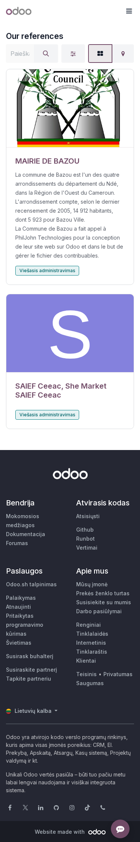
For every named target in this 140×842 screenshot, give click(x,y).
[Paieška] (46, 53)
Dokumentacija (25, 534)
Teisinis (86, 674)
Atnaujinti (18, 607)
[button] (129, 11)
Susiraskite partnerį (31, 669)
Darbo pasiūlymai (99, 611)
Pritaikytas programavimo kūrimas (24, 624)
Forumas (17, 543)
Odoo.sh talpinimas (31, 584)
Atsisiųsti (88, 516)
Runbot (85, 538)
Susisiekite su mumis (103, 602)
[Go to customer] (70, 108)
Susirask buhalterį (29, 656)
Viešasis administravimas (47, 270)
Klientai (86, 660)
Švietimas (18, 642)
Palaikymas (21, 598)
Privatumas (118, 674)
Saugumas (90, 683)
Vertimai (86, 547)
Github (85, 529)
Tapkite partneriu (28, 678)
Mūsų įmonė (92, 584)
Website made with (60, 832)
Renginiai (88, 624)
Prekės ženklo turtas (103, 593)
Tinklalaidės (92, 633)
